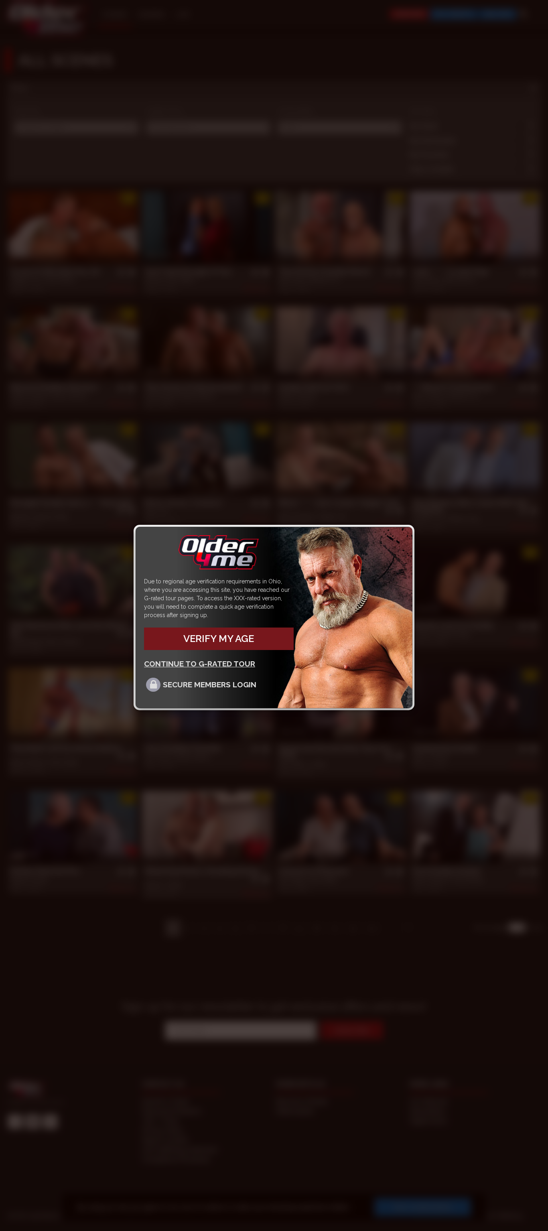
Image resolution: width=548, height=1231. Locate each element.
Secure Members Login (209, 684)
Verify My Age (218, 638)
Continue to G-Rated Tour (199, 663)
